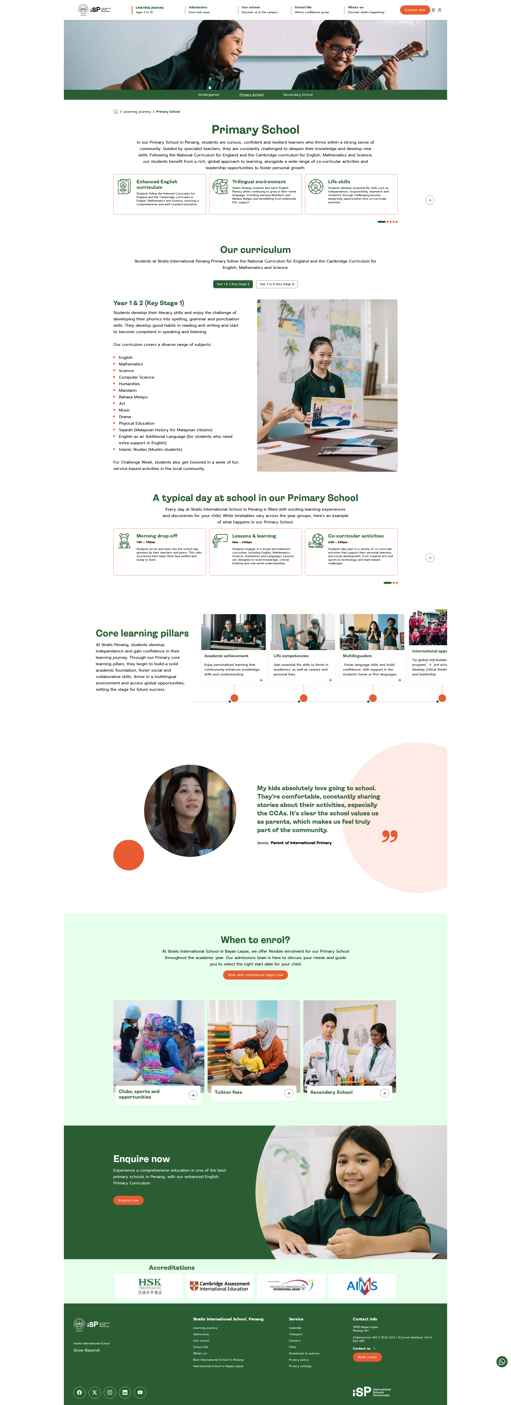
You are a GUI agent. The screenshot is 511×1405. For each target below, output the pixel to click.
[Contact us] (433, 10)
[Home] (94, 10)
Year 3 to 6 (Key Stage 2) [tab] (276, 284)
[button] (382, 222)
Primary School (251, 94)
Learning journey (137, 111)
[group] (149, 1286)
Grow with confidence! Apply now (255, 975)
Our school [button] (250, 7)
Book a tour (367, 1357)
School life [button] (303, 7)
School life (200, 1347)
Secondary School (298, 94)
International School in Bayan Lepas (218, 1366)
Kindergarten (209, 94)
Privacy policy (299, 1360)
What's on (200, 1353)
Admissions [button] (198, 7)
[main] (255, 712)
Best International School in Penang (218, 1360)
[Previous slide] (81, 200)
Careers (294, 1341)
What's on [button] (356, 7)
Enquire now (415, 10)
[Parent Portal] (440, 10)
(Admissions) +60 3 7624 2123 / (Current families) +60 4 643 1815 (392, 1339)
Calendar (295, 1328)
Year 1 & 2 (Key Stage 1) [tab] (233, 284)
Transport (295, 1334)
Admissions (201, 1334)
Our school (201, 1341)
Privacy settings (300, 1366)
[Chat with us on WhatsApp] (502, 1362)
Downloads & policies (304, 1353)
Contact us (362, 1348)
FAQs (292, 1347)
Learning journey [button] (150, 7)
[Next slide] (430, 200)
